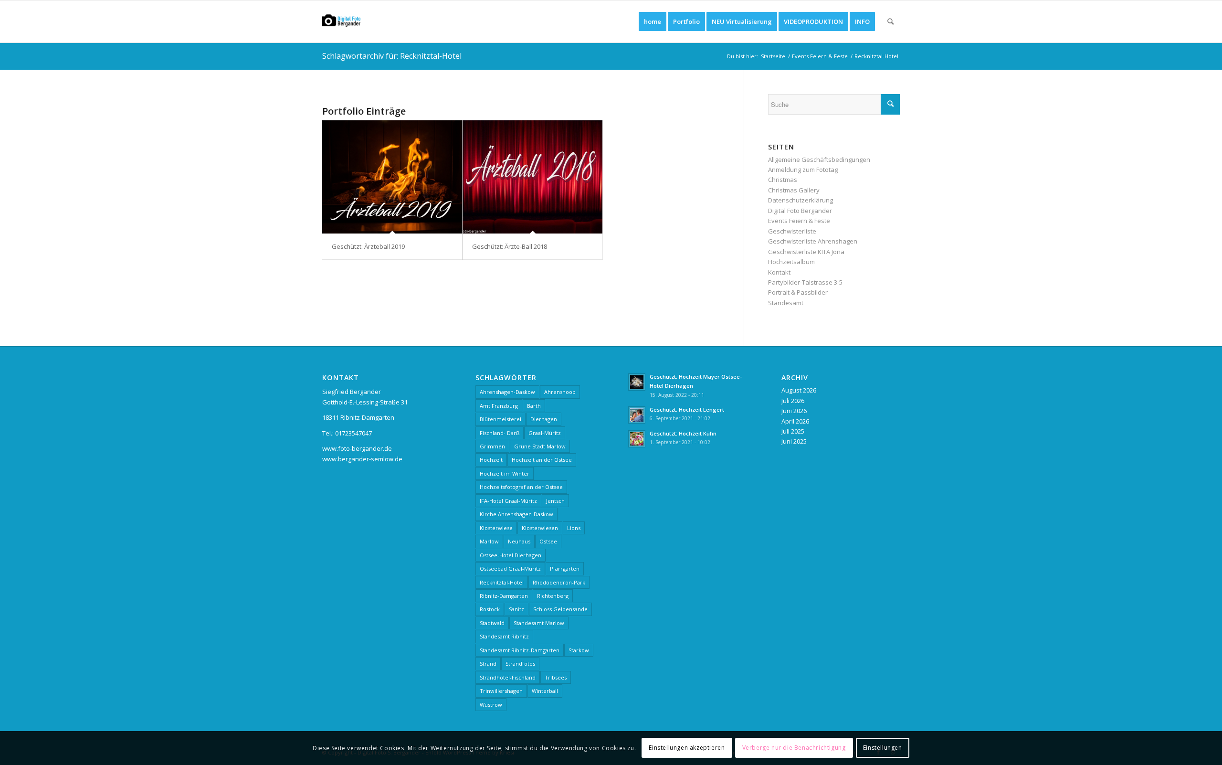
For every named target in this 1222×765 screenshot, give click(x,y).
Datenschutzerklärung (800, 200)
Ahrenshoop (560, 391)
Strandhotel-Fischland (508, 677)
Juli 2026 (792, 400)
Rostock (490, 609)
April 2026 (795, 421)
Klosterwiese (496, 527)
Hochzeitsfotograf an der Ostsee (521, 486)
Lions (573, 527)
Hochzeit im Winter (504, 473)
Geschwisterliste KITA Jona (806, 251)
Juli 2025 (792, 431)
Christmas (782, 179)
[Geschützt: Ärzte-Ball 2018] (532, 177)
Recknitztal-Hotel (502, 582)
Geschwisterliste (792, 231)
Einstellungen (882, 748)
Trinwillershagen (501, 690)
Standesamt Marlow (539, 623)
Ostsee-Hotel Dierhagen (510, 555)
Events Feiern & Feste (799, 220)
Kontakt (779, 272)
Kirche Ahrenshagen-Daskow (516, 514)
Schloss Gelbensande (560, 609)
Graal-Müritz (544, 432)
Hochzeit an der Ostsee (542, 459)
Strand (488, 663)
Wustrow (491, 704)
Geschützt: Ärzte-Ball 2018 (509, 246)
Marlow (489, 541)
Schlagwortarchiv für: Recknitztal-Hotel (392, 56)
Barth (534, 405)
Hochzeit (491, 459)
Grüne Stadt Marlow (540, 446)
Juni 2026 (794, 410)
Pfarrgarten (564, 568)
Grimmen (492, 446)
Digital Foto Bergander (800, 210)
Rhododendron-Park (559, 582)
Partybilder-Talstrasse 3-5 (805, 282)
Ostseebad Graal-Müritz (510, 568)
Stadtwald (492, 623)
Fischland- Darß (499, 432)
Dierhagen (543, 419)
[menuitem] (652, 21)
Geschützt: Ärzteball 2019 (368, 246)
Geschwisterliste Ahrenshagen (812, 241)
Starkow (579, 650)
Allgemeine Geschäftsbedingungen (819, 159)
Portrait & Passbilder (798, 292)
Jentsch (555, 500)
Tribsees (556, 677)
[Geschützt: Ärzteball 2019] (392, 177)
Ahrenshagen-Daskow (507, 391)
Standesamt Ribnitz (504, 636)
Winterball (545, 690)
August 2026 (798, 390)
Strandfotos (520, 663)
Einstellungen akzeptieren (687, 748)
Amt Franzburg (499, 405)
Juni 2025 (794, 441)
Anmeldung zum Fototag (803, 169)
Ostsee (548, 541)
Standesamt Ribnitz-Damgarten (519, 650)
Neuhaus (519, 541)
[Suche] (890, 21)
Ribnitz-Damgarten (504, 595)
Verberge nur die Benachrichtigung (794, 748)
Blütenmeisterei (500, 419)
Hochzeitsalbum (791, 261)
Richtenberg (553, 595)
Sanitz (516, 609)
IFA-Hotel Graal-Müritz (508, 500)
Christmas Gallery (794, 190)
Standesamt (785, 302)
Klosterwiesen (540, 527)
